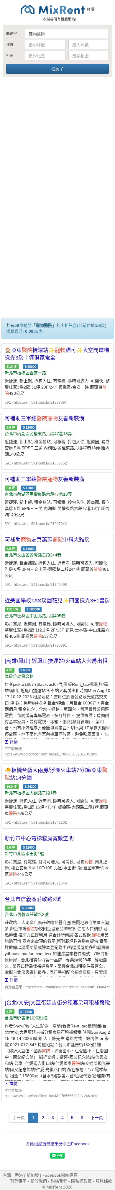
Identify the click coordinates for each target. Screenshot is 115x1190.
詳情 (13, 741)
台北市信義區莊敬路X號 (33, 899)
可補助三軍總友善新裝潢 (44, 418)
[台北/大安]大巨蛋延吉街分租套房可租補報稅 (57, 1003)
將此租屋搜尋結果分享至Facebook (58, 1143)
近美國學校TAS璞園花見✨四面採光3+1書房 (57, 601)
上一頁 (18, 1117)
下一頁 (97, 1117)
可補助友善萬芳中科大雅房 (47, 540)
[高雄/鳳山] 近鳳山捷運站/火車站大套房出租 (56, 661)
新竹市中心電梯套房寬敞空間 (39, 838)
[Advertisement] (57, 139)
